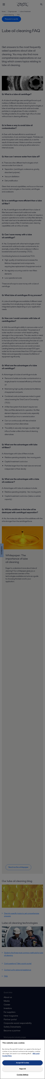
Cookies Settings (22, 1075)
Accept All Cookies (22, 1063)
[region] (22, 1059)
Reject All (22, 1069)
